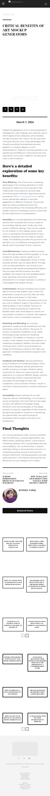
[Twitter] (11, 109)
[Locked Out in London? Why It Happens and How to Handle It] (13, 607)
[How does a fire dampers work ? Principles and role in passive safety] (36, 527)
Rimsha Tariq (27, 490)
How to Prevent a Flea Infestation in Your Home (12, 692)
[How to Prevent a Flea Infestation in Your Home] (12, 682)
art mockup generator (27, 196)
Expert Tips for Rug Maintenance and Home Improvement (12, 659)
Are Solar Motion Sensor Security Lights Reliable (37, 692)
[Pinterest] (16, 109)
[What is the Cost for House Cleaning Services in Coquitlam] (13, 527)
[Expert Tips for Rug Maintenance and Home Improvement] (12, 649)
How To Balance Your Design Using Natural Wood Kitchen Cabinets (38, 480)
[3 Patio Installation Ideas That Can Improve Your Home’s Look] (36, 607)
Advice (8, 14)
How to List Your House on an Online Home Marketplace (12, 718)
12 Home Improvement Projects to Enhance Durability (13, 480)
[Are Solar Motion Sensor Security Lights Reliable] (37, 682)
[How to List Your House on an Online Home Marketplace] (12, 708)
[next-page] (27, 635)
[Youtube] (29, 758)
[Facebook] (5, 109)
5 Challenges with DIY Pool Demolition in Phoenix (37, 718)
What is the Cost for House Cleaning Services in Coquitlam (13, 544)
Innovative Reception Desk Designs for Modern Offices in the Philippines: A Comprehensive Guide (37, 662)
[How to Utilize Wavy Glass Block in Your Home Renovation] (13, 566)
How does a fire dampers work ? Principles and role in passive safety (37, 544)
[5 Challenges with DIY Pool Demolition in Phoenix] (37, 708)
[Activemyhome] (25, 4)
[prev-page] (23, 635)
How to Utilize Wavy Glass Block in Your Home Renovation (13, 582)
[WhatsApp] (22, 109)
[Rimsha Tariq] (10, 495)
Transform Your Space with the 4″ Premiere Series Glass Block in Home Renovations (37, 584)
